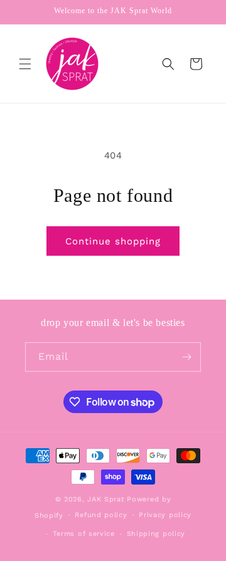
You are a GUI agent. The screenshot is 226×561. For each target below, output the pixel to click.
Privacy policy (165, 515)
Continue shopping (113, 241)
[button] (25, 64)
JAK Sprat (105, 499)
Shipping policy (156, 534)
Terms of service (84, 534)
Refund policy (101, 515)
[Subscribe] (186, 357)
